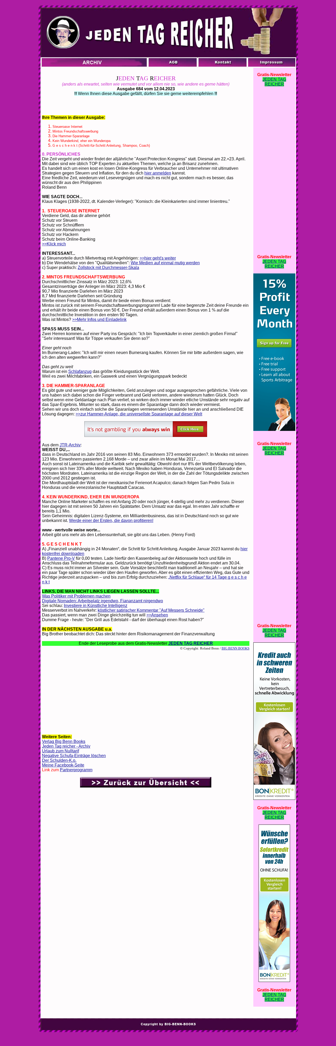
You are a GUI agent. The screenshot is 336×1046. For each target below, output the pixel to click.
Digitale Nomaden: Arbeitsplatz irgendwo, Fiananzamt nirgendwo (102, 601)
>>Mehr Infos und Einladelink (99, 319)
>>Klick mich (54, 244)
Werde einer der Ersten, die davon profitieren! (111, 520)
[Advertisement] (146, 692)
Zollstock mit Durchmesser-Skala (108, 267)
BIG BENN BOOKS (235, 648)
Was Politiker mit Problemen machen (76, 596)
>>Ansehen (157, 615)
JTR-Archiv (70, 445)
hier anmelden (157, 173)
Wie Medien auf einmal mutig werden (165, 263)
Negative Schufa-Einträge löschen (74, 755)
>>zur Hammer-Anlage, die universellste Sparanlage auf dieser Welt (139, 414)
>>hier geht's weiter (158, 258)
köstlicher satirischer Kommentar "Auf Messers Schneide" (151, 610)
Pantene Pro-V (61, 558)
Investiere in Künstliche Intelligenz (95, 605)
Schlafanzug (80, 371)
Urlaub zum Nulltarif (60, 751)
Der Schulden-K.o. (59, 760)
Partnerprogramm (76, 770)
